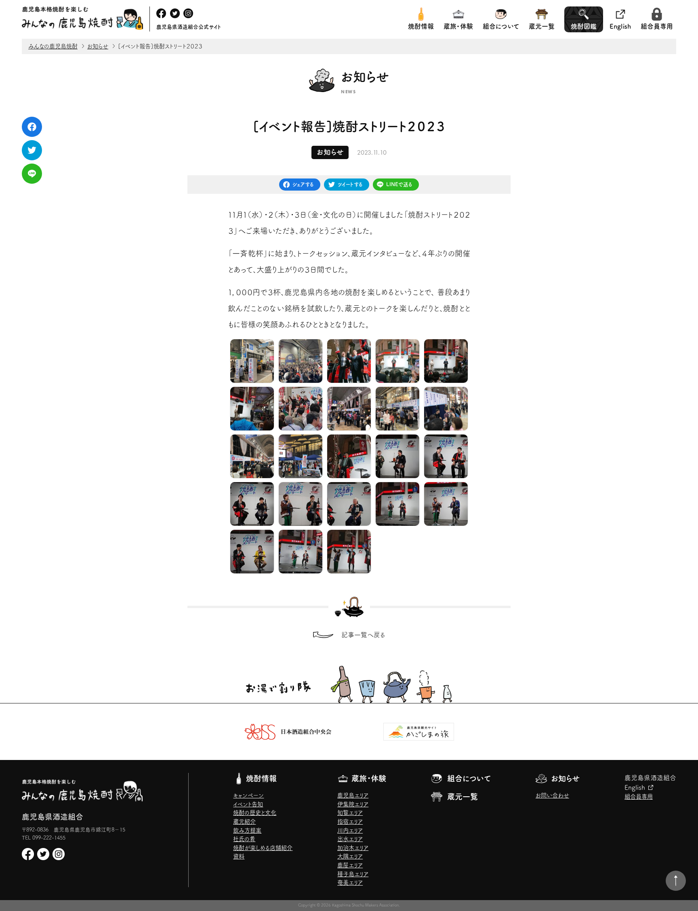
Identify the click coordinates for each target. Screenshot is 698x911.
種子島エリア (352, 874)
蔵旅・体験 (458, 26)
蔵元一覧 (542, 26)
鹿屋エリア (350, 865)
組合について (501, 26)
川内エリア (350, 830)
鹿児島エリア (352, 795)
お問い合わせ (552, 795)
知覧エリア (350, 813)
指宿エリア (350, 822)
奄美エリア (350, 883)
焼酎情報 (421, 26)
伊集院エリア (352, 804)
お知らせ (565, 778)
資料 (238, 856)
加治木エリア (352, 848)
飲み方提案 (247, 830)
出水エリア (350, 839)
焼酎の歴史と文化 (254, 813)
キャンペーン (248, 795)
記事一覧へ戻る (363, 635)
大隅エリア (350, 856)
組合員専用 (657, 26)
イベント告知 (248, 804)
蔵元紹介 (244, 822)
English (620, 26)
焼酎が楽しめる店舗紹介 (262, 848)
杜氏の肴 (244, 839)
